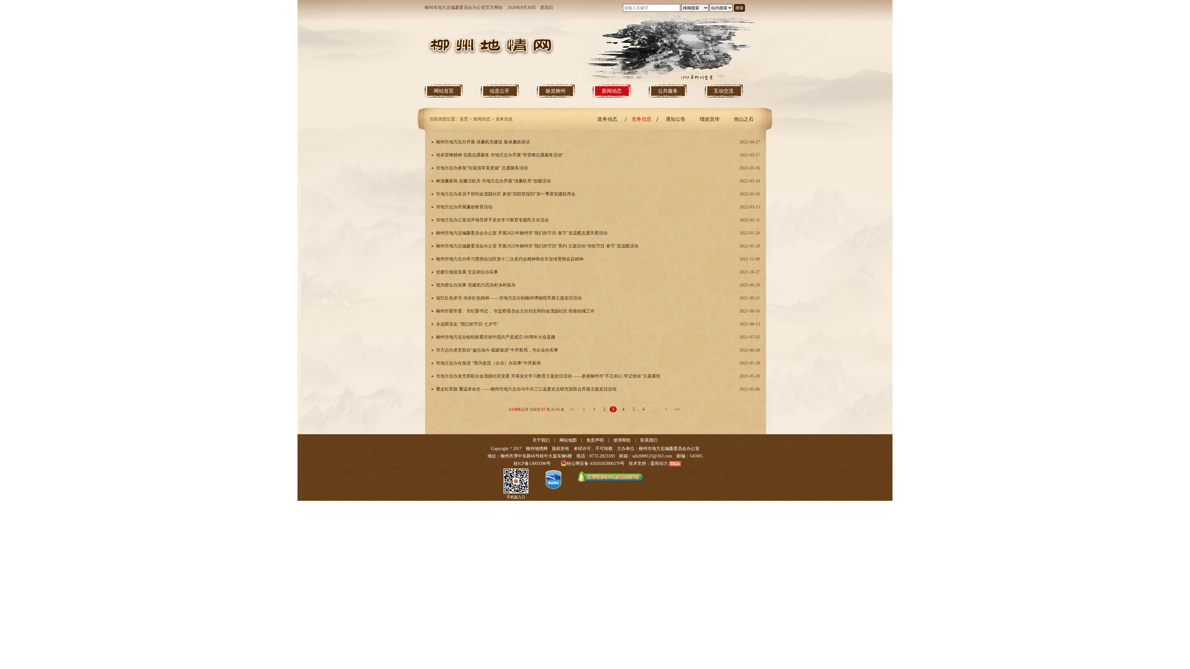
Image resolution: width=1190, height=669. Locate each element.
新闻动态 (482, 119)
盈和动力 (659, 463)
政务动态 (607, 119)
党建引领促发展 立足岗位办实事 (467, 272)
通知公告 (675, 119)
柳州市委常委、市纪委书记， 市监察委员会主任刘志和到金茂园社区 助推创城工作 (515, 311)
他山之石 (744, 119)
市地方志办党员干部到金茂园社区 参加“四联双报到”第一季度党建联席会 (505, 194)
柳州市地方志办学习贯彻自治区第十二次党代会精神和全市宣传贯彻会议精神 (510, 259)
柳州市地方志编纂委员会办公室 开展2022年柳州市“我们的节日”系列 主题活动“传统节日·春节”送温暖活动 (537, 246)
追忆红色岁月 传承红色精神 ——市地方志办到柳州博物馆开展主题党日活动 (509, 298)
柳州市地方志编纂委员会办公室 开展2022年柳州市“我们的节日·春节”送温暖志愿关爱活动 (521, 233)
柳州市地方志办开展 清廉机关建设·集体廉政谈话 (483, 142)
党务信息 (504, 119)
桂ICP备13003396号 (532, 463)
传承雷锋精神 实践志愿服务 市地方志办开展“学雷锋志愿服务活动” (500, 155)
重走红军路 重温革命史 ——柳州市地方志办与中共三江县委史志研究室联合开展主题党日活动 (526, 389)
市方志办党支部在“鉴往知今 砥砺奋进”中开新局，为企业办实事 (497, 350)
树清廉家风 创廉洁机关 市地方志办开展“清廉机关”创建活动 (493, 181)
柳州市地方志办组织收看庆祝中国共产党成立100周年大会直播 (495, 337)
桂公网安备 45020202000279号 (595, 463)
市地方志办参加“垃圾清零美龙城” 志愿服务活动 (482, 168)
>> (677, 409)
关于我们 (541, 440)
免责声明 (595, 440)
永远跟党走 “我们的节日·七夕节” (467, 324)
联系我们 (649, 440)
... (655, 409)
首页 (464, 119)
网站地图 (568, 440)
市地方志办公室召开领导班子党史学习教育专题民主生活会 (492, 220)
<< (572, 409)
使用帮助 (622, 440)
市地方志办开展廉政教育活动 (464, 207)
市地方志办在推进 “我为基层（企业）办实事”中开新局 (488, 363)
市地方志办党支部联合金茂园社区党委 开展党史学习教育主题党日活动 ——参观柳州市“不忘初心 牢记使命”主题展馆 (548, 376)
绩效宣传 (710, 119)
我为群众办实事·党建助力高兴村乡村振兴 (476, 285)
